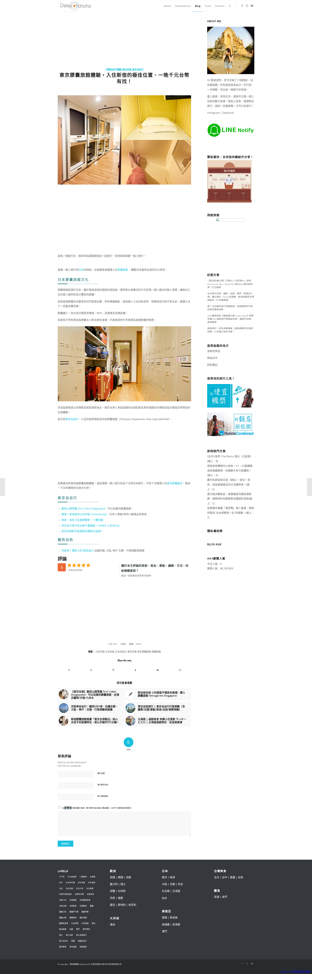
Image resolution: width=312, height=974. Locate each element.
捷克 (112, 905)
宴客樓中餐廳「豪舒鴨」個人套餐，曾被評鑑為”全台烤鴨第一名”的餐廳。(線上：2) (230, 512)
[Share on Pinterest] (113, 670)
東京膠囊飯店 (174, 483)
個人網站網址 (103, 796)
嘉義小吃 (62, 911)
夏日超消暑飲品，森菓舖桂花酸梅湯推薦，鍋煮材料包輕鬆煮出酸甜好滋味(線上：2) (229, 498)
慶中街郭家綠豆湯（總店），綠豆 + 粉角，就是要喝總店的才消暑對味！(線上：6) (228, 484)
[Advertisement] (124, 40)
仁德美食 (83, 876)
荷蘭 (112, 891)
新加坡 (174, 917)
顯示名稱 (101, 773)
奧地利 (122, 905)
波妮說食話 (213, 351)
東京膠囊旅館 (144, 651)
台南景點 (73, 900)
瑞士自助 (69, 935)
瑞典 (120, 898)
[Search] (230, 6)
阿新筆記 (212, 365)
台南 (240, 877)
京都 (172, 884)
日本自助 (109, 651)
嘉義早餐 (85, 911)
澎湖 (216, 897)
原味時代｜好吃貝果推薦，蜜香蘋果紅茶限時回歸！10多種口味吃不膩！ (230, 330)
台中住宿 (81, 882)
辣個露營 (245, 365)
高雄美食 (83, 946)
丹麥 (112, 898)
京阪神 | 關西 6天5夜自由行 (77, 550)
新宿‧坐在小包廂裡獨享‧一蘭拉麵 (82, 520)
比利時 (122, 891)
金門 (224, 897)
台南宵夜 (90, 894)
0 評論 (123, 644)
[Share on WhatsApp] (91, 670)
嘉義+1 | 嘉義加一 (228, 365)
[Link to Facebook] (242, 5)
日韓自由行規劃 (113, 69)
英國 (73, 941)
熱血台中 (212, 358)
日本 (81, 270)
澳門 (78, 929)
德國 (120, 877)
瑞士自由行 (63, 941)
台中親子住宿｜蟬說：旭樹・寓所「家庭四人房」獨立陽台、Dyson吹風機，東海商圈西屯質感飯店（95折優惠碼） (230, 297)
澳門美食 (86, 929)
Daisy (138, 644)
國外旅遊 (83, 917)
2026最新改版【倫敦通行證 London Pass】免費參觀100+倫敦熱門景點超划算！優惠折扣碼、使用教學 (230, 319)
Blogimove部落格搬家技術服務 (295, 971)
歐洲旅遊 (62, 929)
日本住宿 (99, 651)
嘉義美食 (73, 917)
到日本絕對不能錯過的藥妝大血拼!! (81, 531)
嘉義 (91, 906)
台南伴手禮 (79, 894)
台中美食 (91, 882)
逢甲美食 (62, 946)
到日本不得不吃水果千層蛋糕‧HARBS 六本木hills (90, 525)
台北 (61, 888)
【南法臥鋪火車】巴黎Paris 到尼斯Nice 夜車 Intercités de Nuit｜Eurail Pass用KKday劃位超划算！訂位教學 (230, 284)
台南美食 (73, 906)
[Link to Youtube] (251, 5)
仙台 (164, 898)
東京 (164, 877)
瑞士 (61, 935)
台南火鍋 (62, 906)
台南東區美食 (85, 900)
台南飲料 (83, 906)
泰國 (164, 917)
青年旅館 (73, 946)
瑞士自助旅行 (81, 935)
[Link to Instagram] (247, 5)
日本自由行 (121, 651)
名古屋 (166, 891)
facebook (228, 113)
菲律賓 (176, 924)
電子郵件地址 (103, 784)
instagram (213, 113)
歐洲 (93, 923)
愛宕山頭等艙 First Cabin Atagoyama (83, 508)
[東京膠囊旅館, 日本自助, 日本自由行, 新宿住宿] (124, 140)
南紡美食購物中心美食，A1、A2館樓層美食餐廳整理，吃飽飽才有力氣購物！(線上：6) (229, 470)
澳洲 (112, 924)
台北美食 (89, 888)
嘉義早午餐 (73, 911)
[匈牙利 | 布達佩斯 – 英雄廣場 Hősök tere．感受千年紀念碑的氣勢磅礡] (309, 487)
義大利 (114, 884)
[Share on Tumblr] (136, 670)
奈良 (180, 884)
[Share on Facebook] (69, 670)
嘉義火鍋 (62, 917)
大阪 (164, 884)
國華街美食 (63, 923)
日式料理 (74, 923)
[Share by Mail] (158, 670)
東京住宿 (126, 69)
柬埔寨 (166, 924)
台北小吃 (79, 888)
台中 (61, 882)
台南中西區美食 (65, 894)
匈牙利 (132, 905)
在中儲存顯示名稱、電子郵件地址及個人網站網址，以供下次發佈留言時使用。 (97, 807)
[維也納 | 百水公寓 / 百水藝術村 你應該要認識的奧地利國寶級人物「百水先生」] (2, 487)
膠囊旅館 (122, 270)
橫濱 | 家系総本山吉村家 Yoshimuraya (84, 514)
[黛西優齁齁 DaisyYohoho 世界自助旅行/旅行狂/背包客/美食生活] (75, 6)
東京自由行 (137, 69)
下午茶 (62, 876)
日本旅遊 (85, 923)
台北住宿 (69, 888)
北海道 (92, 876)
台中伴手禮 (70, 882)
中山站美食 (72, 876)
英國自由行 (82, 941)
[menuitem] (167, 6)
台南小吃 (62, 900)
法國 (71, 929)
